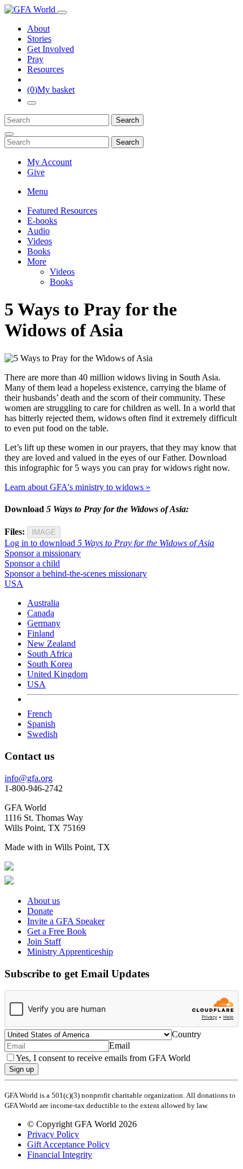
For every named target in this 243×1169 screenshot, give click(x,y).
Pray (35, 59)
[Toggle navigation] (62, 12)
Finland (40, 633)
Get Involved (50, 49)
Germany (43, 623)
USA (36, 684)
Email (119, 1045)
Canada (40, 613)
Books (38, 251)
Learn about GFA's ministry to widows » (77, 487)
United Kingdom (57, 674)
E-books (42, 221)
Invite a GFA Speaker (66, 921)
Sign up (21, 1069)
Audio (38, 231)
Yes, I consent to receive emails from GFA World (103, 1058)
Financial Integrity (59, 1154)
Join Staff (44, 941)
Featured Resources (62, 210)
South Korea (49, 664)
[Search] (31, 103)
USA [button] (14, 583)
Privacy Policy (53, 1134)
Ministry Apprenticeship (70, 951)
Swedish (42, 734)
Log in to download (109, 543)
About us (43, 901)
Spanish (41, 724)
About (38, 28)
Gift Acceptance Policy (68, 1144)
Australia (43, 603)
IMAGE (44, 532)
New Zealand (51, 643)
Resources (45, 69)
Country (186, 1034)
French (39, 713)
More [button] (36, 261)
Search (127, 120)
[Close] (9, 134)
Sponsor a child (32, 563)
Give (36, 172)
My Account (49, 162)
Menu (37, 191)
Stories (39, 39)
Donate (40, 911)
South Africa (49, 654)
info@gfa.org (29, 778)
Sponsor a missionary (43, 553)
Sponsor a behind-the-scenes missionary (76, 573)
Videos (39, 241)
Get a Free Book (56, 931)
